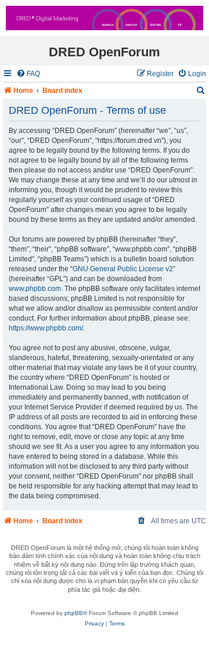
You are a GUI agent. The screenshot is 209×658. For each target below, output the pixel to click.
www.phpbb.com (35, 289)
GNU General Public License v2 (123, 269)
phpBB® (75, 613)
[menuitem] (28, 74)
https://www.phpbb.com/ (46, 328)
